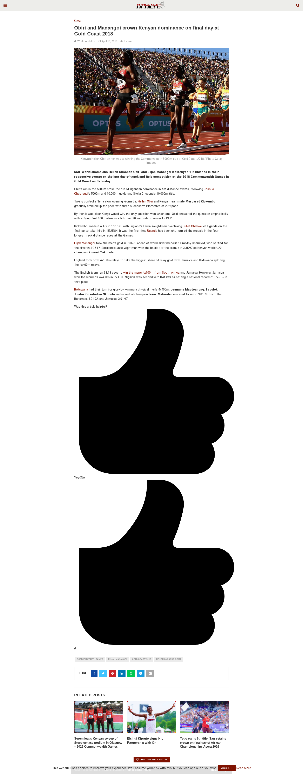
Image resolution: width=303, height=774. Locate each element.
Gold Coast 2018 (141, 659)
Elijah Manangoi (84, 243)
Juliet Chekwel (192, 226)
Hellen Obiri (145, 201)
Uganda (152, 231)
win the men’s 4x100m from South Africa (151, 272)
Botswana (81, 289)
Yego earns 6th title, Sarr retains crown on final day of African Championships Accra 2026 (203, 742)
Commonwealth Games (90, 659)
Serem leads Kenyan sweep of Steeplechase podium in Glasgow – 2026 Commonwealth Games (98, 742)
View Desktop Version (153, 759)
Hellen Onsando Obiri (168, 659)
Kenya (77, 20)
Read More (243, 768)
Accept (226, 768)
